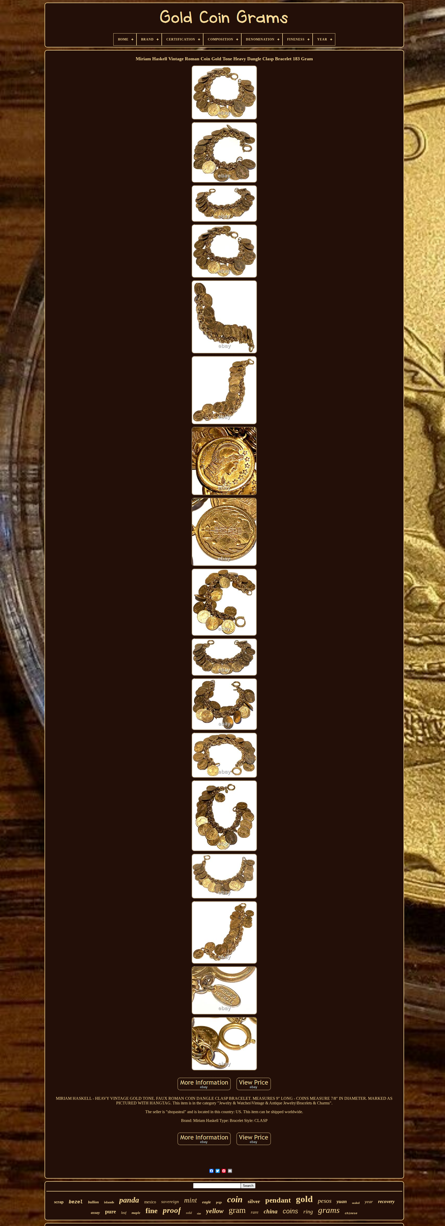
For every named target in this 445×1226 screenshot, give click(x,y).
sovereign (170, 1201)
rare (255, 1212)
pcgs (219, 1202)
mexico (150, 1202)
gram (237, 1210)
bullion (93, 1202)
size (199, 1213)
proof (172, 1210)
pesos (324, 1200)
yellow (215, 1211)
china (271, 1211)
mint (190, 1200)
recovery (386, 1201)
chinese (351, 1213)
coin (235, 1199)
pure (110, 1211)
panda (129, 1200)
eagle (206, 1202)
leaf (123, 1213)
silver (254, 1201)
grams (329, 1210)
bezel (76, 1201)
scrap (59, 1202)
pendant (278, 1200)
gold (304, 1199)
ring (308, 1211)
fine (152, 1210)
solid (189, 1213)
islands (109, 1202)
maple (136, 1213)
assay (95, 1213)
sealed (356, 1202)
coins (290, 1211)
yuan (342, 1201)
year (369, 1201)
